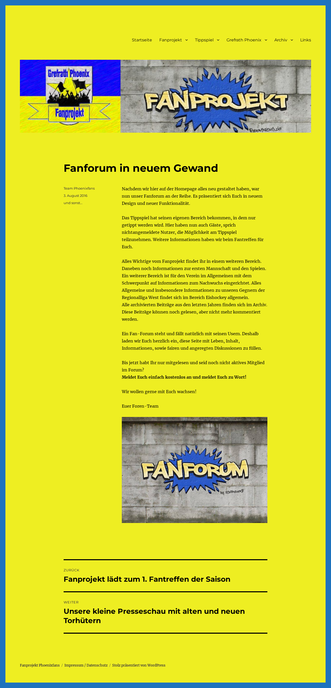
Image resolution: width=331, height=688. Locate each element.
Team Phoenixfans (79, 188)
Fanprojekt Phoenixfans (40, 665)
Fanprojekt (170, 40)
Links (305, 40)
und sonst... (73, 203)
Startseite (142, 40)
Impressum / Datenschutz (86, 665)
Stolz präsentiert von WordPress (139, 665)
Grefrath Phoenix (244, 40)
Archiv (280, 40)
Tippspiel (204, 40)
